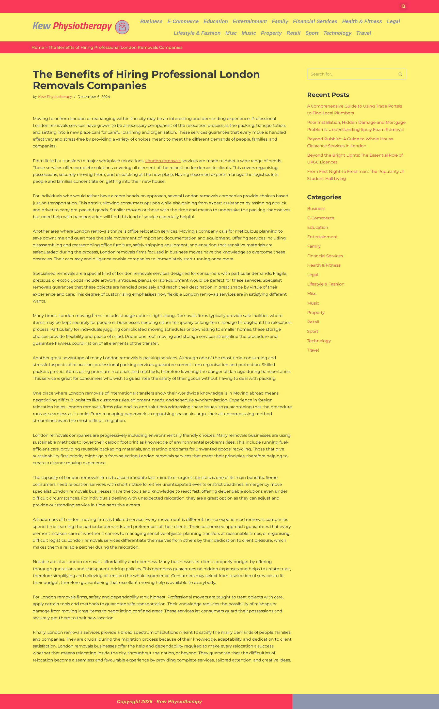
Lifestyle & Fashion (197, 33)
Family (280, 21)
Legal (393, 21)
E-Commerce (183, 21)
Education (215, 21)
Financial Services (315, 21)
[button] (403, 6)
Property (271, 33)
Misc (231, 33)
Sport (312, 33)
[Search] (400, 74)
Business (151, 21)
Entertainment (250, 21)
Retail (294, 33)
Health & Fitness (362, 21)
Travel (363, 33)
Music (249, 33)
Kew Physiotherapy (55, 96)
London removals (163, 160)
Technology (337, 33)
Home (38, 47)
